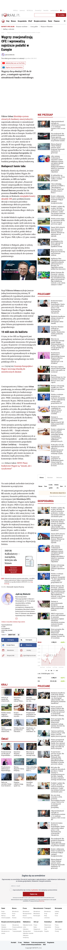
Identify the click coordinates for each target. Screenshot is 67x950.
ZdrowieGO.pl (38, 10)
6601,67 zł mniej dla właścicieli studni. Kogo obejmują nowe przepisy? (5, 699)
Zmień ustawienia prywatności (31, 944)
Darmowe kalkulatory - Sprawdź (13, 570)
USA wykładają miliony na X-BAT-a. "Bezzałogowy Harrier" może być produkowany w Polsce (31, 768)
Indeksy (57, 911)
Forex (56, 915)
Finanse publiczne (17, 927)
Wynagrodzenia (27, 913)
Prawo (35, 925)
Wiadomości (47, 925)
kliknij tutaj (41, 901)
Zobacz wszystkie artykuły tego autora (13, 622)
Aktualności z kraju (6, 929)
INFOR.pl (15, 10)
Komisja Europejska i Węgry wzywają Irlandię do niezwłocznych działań (17, 369)
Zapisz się (33, 894)
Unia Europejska (5, 917)
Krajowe (3, 925)
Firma (13, 913)
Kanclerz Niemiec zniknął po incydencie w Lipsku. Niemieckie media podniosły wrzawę (18, 753)
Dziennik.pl (47, 922)
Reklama (26, 942)
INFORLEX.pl (30, 10)
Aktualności (15, 911)
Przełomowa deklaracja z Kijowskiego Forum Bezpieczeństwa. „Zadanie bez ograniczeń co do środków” (6, 768)
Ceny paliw (34, 26)
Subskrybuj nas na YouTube (15, 63)
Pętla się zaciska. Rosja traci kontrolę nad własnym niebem (6, 784)
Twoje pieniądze (16, 931)
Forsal (2, 32)
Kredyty (14, 929)
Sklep (63, 10)
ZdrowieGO (58, 922)
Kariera (25, 915)
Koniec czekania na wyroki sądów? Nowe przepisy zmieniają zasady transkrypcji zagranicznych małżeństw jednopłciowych (18, 714)
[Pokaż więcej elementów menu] (64, 21)
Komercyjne (37, 915)
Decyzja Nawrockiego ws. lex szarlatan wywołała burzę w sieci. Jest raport (31, 699)
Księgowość (37, 929)
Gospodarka (16, 922)
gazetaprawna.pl (54, 10)
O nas (20, 942)
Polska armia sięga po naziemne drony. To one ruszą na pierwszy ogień (6, 714)
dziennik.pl (22, 10)
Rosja (2, 911)
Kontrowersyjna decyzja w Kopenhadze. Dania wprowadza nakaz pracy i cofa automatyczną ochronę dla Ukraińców (6, 753)
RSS (44, 944)
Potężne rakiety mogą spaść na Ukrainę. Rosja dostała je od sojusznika (19, 784)
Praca (25, 908)
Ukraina (3, 913)
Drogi (45, 913)
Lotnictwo (47, 917)
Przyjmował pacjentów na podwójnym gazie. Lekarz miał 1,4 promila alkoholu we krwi (31, 714)
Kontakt (13, 942)
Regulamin (50, 942)
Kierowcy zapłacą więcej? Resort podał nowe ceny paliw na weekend (19, 699)
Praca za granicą (27, 917)
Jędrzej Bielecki (9, 55)
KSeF (13, 915)
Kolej (45, 915)
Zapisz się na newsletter (14, 67)
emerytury (11, 635)
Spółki (56, 913)
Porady (57, 931)
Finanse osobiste (21, 26)
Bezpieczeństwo (6, 922)
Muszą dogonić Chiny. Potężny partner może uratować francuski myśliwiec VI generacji (19, 768)
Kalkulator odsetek (28, 933)
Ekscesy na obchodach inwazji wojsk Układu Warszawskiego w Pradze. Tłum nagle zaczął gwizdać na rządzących (31, 753)
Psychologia (58, 929)
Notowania (58, 908)
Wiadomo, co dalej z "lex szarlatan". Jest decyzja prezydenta (31, 729)
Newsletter (45, 10)
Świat (3, 908)
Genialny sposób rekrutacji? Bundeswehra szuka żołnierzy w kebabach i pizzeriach (31, 784)
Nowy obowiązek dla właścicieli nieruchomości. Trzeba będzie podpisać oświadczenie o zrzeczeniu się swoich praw (6, 729)
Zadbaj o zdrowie (8, 29)
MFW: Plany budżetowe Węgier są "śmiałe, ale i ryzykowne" (16, 466)
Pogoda (46, 931)
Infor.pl (36, 922)
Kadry (35, 927)
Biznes (14, 908)
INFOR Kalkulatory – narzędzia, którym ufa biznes (12, 557)
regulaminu (34, 890)
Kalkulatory (26, 922)
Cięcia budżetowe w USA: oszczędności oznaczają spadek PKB (6, 628)
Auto (45, 929)
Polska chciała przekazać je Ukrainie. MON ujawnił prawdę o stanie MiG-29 (19, 729)
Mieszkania (37, 913)
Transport (47, 908)
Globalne (3, 927)
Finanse (14, 917)
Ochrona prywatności (38, 942)
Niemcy (3, 915)
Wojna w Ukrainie (47, 26)
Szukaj (62, 15)
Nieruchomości (38, 908)
